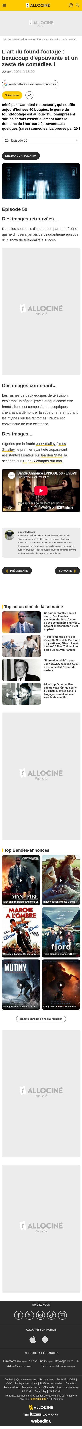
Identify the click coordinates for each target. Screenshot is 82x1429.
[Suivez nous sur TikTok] (52, 1315)
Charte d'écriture (52, 1387)
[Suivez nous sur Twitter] (30, 1315)
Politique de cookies (26, 1383)
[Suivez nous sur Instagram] (41, 1315)
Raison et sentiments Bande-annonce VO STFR (61, 901)
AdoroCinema (16, 1366)
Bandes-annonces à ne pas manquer (41, 1018)
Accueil (7, 39)
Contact (9, 1379)
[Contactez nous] (63, 1315)
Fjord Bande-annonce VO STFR (61, 954)
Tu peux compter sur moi (42, 461)
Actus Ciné (53, 39)
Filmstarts (9, 1361)
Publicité (61, 1379)
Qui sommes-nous (26, 1379)
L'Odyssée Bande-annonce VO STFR (61, 1006)
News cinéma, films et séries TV (29, 39)
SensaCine (36, 1361)
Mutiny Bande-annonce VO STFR (21, 1006)
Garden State (51, 455)
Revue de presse (30, 1387)
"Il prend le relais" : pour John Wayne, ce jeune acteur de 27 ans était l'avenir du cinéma (61, 665)
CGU (72, 1379)
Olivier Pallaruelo (26, 532)
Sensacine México (54, 1366)
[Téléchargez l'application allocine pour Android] (47, 1339)
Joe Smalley (46, 444)
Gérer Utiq (40, 1391)
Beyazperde (63, 1361)
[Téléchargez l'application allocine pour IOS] (35, 1339)
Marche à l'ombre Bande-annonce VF (21, 954)
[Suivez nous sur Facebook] (19, 1315)
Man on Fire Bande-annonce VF (21, 901)
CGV (9, 1383)
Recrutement (46, 1379)
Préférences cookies (51, 1383)
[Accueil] (38, 5)
